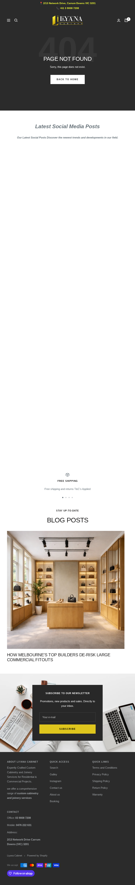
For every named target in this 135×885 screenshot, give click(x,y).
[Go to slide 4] (72, 497)
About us (55, 794)
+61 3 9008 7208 (69, 8)
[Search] (16, 20)
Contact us (56, 787)
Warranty (97, 794)
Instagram (55, 781)
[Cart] (126, 20)
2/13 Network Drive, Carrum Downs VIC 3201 (69, 3)
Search (54, 767)
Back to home (68, 79)
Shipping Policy (101, 781)
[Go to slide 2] (65, 497)
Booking (54, 801)
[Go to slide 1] (62, 497)
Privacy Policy (100, 774)
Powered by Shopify (37, 855)
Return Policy (100, 787)
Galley (53, 774)
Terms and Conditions (104, 767)
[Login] (118, 20)
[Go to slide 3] (69, 497)
